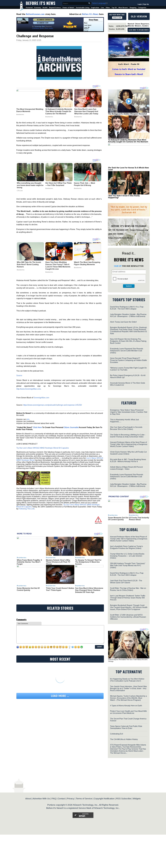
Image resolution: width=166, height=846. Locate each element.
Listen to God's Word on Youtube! (128, 69)
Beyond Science (55, 8)
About (28, 798)
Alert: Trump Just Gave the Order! (123, 322)
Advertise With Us (41, 798)
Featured (29, 8)
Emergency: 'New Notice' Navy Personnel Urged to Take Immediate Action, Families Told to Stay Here (128, 412)
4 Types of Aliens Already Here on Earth (126, 706)
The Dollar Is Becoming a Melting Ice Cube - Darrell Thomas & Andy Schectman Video (127, 436)
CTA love (20, 190)
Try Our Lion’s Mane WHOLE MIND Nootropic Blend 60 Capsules (42, 448)
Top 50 (114, 8)
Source (19, 375)
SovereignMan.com (41, 398)
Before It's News (40, 3)
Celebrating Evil (116, 734)
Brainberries (49, 188)
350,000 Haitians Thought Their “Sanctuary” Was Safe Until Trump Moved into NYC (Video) (127, 565)
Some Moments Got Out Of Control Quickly (28, 589)
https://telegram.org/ (139, 230)
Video (108, 8)
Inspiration (95, 8)
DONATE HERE (117, 17)
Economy (37, 8)
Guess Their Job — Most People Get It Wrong (84, 184)
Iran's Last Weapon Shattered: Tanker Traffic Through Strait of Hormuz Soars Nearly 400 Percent (127, 598)
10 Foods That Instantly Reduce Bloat (139, 519)
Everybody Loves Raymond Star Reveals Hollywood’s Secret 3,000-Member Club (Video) (126, 351)
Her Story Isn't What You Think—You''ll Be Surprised (58, 184)
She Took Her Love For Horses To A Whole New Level (128, 168)
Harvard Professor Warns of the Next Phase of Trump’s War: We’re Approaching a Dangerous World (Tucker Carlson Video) (128, 444)
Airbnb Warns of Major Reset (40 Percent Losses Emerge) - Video (126, 468)
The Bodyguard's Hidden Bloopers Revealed (127, 114)
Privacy (70, 798)
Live (102, 8)
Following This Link (26, 509)
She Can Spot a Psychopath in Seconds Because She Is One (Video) (126, 428)
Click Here (37, 427)
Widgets (137, 798)
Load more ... (60, 696)
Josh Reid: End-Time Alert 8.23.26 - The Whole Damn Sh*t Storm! (126, 582)
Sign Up (146, 4)
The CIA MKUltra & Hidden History (124, 739)
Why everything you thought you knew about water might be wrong (30, 185)
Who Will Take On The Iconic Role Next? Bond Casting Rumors (29, 264)
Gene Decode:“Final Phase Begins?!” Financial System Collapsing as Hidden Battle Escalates (128, 360)
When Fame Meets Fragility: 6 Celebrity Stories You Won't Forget (29, 562)
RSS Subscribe (123, 798)
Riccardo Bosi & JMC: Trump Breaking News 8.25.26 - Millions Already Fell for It (128, 460)
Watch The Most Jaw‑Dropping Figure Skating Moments (87, 263)
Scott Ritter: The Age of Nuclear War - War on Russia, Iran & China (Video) (128, 589)
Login (140, 4)
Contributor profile (38, 28)
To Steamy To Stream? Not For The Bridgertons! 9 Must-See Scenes (88, 562)
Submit (129, 286)
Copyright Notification (104, 798)
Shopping (133, 8)
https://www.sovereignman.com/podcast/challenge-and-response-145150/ (52, 405)
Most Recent (123, 8)
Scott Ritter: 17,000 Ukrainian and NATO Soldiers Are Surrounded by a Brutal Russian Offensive (128, 617)
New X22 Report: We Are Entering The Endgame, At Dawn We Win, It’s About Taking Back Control (128, 341)
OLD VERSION (139, 16)
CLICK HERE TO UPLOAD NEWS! (139, 30)
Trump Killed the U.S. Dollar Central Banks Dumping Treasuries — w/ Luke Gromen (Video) (127, 556)
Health (45, 8)
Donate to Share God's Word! (129, 74)
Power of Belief (68, 8)
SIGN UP (118, 266)
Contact (61, 798)
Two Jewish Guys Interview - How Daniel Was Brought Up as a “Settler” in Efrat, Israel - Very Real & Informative (128, 688)
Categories (142, 8)
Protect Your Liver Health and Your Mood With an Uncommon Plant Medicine (128, 712)
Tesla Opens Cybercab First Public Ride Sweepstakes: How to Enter (126, 727)
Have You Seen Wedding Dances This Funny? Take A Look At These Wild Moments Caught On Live (57, 265)
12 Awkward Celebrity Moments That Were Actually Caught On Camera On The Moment (128, 141)
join (27, 419)
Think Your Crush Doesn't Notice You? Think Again (60, 589)
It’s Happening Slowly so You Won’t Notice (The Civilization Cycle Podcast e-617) (127, 680)
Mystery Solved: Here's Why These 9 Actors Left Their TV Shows (58, 562)
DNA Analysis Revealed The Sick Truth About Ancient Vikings (127, 660)
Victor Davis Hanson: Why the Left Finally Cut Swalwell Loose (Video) (128, 453)
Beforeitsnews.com (35, 14)
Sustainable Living (82, 8)
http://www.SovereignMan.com (28, 389)
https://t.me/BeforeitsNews (120, 238)
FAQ (54, 798)
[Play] (129, 48)
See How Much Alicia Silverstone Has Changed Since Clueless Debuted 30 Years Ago (89, 590)
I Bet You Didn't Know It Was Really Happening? (124, 196)
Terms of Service (84, 798)
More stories (49, 28)
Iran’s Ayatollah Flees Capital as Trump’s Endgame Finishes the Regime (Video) (126, 547)
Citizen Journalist (71, 427)
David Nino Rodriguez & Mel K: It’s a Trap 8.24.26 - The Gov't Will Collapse (126, 308)
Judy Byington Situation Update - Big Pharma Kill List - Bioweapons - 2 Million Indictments (128, 315)
